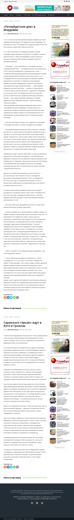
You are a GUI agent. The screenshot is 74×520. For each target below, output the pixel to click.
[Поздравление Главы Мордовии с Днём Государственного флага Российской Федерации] (53, 121)
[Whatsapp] (14, 297)
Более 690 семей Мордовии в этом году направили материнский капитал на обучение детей (63, 90)
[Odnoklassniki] (5, 297)
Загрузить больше (60, 151)
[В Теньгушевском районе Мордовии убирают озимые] (53, 145)
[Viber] (17, 297)
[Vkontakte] (8, 297)
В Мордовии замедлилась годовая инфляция (62, 98)
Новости (11, 21)
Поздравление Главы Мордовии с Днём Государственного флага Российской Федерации (63, 121)
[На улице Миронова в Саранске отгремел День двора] (53, 113)
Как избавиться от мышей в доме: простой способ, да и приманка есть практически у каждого (63, 137)
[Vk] (65, 1)
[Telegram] (67, 1)
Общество (60, 85)
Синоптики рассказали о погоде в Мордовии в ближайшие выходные (63, 129)
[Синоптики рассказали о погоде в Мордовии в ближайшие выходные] (53, 128)
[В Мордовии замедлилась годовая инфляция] (53, 97)
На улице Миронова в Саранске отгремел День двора (63, 114)
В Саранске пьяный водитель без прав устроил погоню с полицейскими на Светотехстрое (62, 106)
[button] (68, 15)
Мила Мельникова (13, 33)
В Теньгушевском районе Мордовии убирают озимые (63, 145)
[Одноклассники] (69, 1)
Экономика (60, 95)
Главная (6, 21)
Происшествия (61, 102)
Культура (17, 21)
